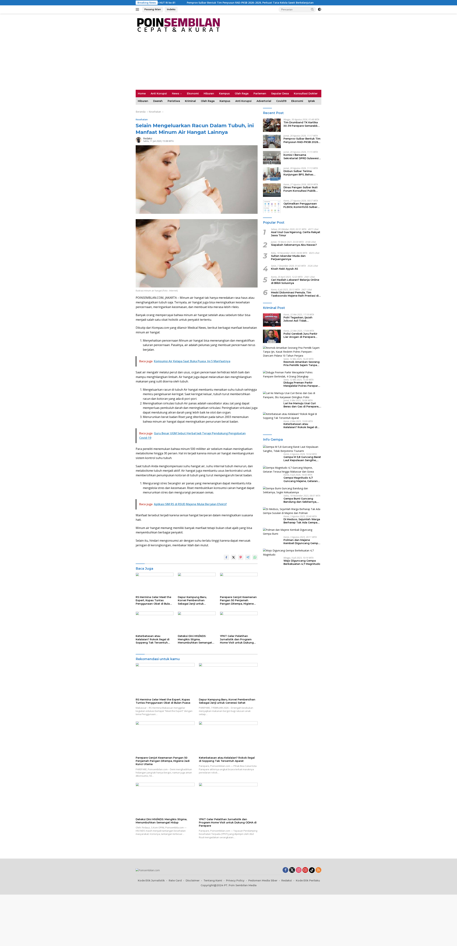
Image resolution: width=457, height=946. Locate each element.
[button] (312, 9)
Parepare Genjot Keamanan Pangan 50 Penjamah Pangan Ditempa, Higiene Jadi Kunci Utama (238, 600)
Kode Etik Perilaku (308, 880)
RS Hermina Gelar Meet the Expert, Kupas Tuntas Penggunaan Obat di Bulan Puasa (154, 600)
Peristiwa (174, 101)
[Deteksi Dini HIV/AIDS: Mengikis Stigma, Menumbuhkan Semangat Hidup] (197, 622)
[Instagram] (299, 870)
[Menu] (138, 9)
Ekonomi (193, 93)
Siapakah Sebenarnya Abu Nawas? (294, 245)
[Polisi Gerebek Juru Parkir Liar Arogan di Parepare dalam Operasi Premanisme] (272, 336)
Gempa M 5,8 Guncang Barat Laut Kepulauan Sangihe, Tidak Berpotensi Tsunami (302, 458)
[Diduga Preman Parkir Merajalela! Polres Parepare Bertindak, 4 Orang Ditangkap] (292, 375)
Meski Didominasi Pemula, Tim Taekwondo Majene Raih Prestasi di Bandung (295, 294)
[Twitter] (292, 870)
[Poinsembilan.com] (178, 24)
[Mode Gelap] (319, 9)
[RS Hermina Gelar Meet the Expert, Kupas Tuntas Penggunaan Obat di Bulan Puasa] (155, 583)
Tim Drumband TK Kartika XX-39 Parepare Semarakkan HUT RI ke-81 (302, 124)
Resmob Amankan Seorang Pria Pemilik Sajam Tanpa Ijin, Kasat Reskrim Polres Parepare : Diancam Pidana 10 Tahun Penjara (301, 363)
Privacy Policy (235, 880)
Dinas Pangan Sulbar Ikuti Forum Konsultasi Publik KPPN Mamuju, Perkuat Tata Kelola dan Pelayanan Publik (302, 189)
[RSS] (318, 870)
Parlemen (259, 93)
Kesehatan (142, 119)
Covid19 (281, 101)
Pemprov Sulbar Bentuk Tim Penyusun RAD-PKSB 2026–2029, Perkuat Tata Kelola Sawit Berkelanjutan (185, 2)
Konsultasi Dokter (306, 93)
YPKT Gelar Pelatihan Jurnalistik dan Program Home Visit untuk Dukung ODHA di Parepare (237, 639)
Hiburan (209, 93)
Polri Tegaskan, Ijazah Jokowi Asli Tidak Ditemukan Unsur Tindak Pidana (300, 319)
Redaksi (147, 138)
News (175, 93)
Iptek (311, 101)
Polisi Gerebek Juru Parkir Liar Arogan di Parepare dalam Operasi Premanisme (301, 335)
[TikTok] (312, 870)
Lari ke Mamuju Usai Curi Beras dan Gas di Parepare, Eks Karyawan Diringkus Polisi (301, 405)
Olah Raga (241, 93)
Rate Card (175, 880)
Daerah (158, 101)
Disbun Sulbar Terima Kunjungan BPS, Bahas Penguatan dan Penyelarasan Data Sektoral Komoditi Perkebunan (301, 173)
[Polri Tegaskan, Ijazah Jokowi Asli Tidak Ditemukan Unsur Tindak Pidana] (272, 320)
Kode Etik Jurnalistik (151, 880)
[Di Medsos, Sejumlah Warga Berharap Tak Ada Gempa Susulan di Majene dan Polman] (292, 511)
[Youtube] (305, 870)
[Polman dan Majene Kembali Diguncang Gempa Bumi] (292, 532)
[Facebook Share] (226, 557)
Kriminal (190, 101)
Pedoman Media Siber (262, 880)
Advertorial (264, 101)
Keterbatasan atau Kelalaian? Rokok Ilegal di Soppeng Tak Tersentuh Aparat (152, 639)
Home (142, 93)
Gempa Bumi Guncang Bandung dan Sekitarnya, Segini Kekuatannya (300, 500)
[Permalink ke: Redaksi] (138, 139)
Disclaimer (193, 880)
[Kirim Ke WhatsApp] (255, 557)
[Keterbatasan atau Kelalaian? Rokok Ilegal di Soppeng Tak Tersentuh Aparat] (155, 622)
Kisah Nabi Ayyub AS (284, 268)
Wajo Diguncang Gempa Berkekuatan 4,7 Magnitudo (301, 562)
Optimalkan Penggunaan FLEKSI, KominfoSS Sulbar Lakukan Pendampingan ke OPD (301, 205)
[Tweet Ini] (233, 557)
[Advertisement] (228, 63)
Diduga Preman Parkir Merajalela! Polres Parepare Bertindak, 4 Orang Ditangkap (301, 384)
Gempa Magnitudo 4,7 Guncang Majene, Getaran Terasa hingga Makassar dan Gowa (300, 479)
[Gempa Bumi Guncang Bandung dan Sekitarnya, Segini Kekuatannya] (292, 490)
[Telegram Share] (247, 557)
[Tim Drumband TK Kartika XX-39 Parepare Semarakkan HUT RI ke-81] (272, 125)
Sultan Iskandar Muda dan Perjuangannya (288, 257)
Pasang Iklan (152, 9)
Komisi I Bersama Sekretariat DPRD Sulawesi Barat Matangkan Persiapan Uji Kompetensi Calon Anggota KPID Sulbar (301, 156)
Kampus (224, 93)
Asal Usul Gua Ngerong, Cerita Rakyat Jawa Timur (295, 234)
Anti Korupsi (159, 93)
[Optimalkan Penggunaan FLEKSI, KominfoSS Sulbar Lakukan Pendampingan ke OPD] (272, 206)
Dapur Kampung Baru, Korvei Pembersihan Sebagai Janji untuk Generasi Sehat (192, 600)
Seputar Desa (280, 93)
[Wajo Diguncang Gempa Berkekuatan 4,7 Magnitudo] (292, 553)
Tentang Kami (213, 880)
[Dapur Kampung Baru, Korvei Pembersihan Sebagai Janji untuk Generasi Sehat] (197, 583)
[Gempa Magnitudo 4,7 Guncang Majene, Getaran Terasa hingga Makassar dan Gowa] (292, 470)
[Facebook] (285, 870)
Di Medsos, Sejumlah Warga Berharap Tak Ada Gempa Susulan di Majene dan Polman (301, 521)
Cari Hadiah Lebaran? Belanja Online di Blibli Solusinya (295, 281)
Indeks (171, 9)
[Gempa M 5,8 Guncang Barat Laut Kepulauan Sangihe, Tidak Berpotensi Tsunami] (292, 449)
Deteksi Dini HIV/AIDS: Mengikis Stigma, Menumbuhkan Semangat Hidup (195, 639)
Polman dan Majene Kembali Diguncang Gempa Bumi (301, 541)
